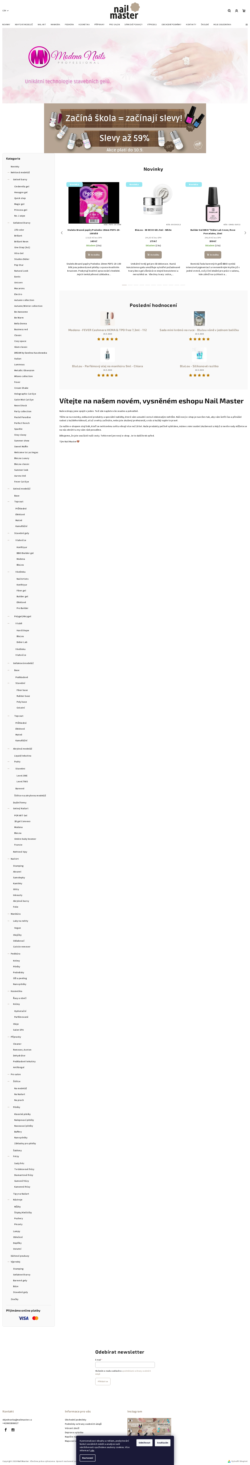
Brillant (18, 235)
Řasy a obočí (20, 998)
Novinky (15, 166)
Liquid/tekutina (22, 755)
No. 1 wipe (19, 215)
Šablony (17, 1150)
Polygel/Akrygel (22, 616)
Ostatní (21, 707)
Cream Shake (21, 388)
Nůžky (17, 1206)
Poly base (22, 702)
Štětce (17, 1081)
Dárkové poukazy (20, 1256)
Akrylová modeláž (22, 748)
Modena (21, 559)
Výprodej (15, 1261)
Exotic (17, 276)
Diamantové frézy (23, 1175)
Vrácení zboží (72, 1428)
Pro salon (16, 1074)
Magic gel (19, 204)
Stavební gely (21, 533)
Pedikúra (15, 953)
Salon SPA (18, 1029)
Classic (18, 335)
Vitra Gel (19, 253)
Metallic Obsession (24, 370)
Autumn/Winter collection (28, 306)
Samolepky (19, 877)
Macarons (19, 288)
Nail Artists (23, 579)
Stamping (18, 865)
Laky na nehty (20, 921)
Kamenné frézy (22, 1186)
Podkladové (21, 677)
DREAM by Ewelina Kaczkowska (30, 352)
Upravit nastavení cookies (68, 1461)
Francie (18, 844)
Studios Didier (21, 259)
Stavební (20, 683)
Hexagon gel (21, 192)
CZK (4, 10)
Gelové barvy (20, 179)
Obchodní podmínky (75, 1419)
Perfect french (22, 423)
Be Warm (19, 317)
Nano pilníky (19, 984)
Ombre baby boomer (25, 839)
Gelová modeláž (22, 488)
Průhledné (21, 508)
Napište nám (72, 1436)
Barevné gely (20, 1280)
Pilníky (16, 966)
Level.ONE (22, 775)
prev (61, 232)
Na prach (19, 1100)
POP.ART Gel (20, 815)
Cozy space (20, 341)
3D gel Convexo (22, 821)
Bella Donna (20, 323)
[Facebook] (5, 1429)
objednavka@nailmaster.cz (17, 1419)
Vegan (17, 928)
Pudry (17, 761)
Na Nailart (19, 1094)
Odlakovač (19, 940)
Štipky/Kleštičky (23, 1212)
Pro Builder (22, 608)
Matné (18, 520)
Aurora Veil (20, 475)
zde (92, 1450)
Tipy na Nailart (21, 1193)
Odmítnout (144, 1442)
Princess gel (20, 210)
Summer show (21, 440)
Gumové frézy (21, 1181)
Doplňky (17, 1243)
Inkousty (17, 895)
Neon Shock (20, 405)
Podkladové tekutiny (24, 1061)
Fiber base (22, 690)
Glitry (16, 889)
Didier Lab (22, 642)
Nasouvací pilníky (23, 1126)
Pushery (18, 1218)
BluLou (20, 564)
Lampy (16, 1231)
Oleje (16, 1024)
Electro (18, 294)
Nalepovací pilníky (24, 1120)
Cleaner (17, 1044)
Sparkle (18, 429)
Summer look (21, 470)
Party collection (23, 411)
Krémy (16, 960)
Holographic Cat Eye (25, 393)
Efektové (20, 514)
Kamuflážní (21, 526)
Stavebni (20, 768)
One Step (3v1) (22, 247)
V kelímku (20, 571)
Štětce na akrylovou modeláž (30, 795)
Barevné (20, 788)
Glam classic (21, 347)
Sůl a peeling (20, 978)
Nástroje (17, 1199)
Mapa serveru (72, 1441)
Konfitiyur (22, 547)
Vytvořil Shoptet (239, 1461)
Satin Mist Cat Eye (24, 399)
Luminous (19, 364)
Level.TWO (22, 781)
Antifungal (18, 1067)
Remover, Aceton (22, 1049)
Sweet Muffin (21, 446)
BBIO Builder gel (25, 553)
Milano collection (23, 376)
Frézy (16, 1156)
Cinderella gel (21, 186)
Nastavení (87, 1458)
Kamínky (17, 883)
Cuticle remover (22, 946)
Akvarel (17, 871)
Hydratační (20, 1011)
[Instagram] (13, 1429)
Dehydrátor (19, 1055)
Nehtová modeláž (20, 172)
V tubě (18, 623)
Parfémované (21, 1017)
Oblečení (18, 1237)
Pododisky (18, 972)
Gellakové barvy (22, 222)
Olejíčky (17, 935)
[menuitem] (6, 24)
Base (17, 495)
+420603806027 (10, 1423)
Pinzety (18, 1224)
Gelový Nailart (21, 808)
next (245, 232)
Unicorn (18, 282)
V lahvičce (20, 540)
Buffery (18, 1131)
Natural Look (21, 270)
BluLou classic (21, 464)
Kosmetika (16, 991)
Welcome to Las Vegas (26, 452)
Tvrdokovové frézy (24, 1169)
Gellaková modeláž (23, 663)
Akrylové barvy (21, 901)
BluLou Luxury (21, 458)
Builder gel (22, 596)
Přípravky (16, 1037)
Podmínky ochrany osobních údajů (83, 1424)
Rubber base (23, 696)
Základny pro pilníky (25, 1143)
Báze (16, 1286)
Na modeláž (20, 1088)
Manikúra (16, 914)
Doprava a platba (74, 1432)
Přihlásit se (103, 1381)
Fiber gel (21, 590)
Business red (21, 329)
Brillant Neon (21, 241)
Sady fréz (19, 1163)
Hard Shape (23, 630)
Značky (15, 1299)
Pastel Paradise (22, 417)
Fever (17, 382)
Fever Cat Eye (21, 481)
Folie (15, 906)
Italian (17, 358)
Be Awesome (21, 311)
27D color (19, 229)
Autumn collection (24, 300)
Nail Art (15, 858)
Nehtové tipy (20, 851)
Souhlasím (162, 1442)
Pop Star (19, 265)
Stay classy (20, 434)
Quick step (20, 198)
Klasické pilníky (22, 1114)
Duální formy (20, 802)
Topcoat (18, 501)
